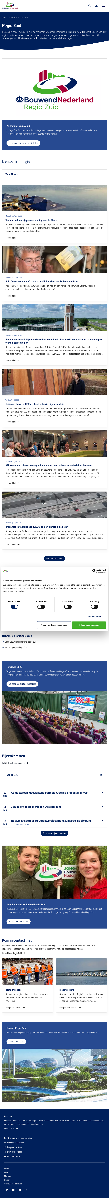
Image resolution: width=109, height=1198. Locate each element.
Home (4, 17)
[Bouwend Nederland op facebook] (19, 1190)
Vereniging (13, 17)
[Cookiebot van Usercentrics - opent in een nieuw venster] (94, 571)
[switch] (41, 607)
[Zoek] (89, 5)
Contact (7, 1168)
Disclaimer (8, 1176)
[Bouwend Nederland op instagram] (26, 1190)
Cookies (7, 1172)
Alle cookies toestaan (89, 625)
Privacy (7, 1180)
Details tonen (94, 616)
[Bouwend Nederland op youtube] (13, 1190)
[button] (103, 6)
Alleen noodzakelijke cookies (54, 625)
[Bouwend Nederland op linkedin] (7, 1190)
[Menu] (103, 5)
